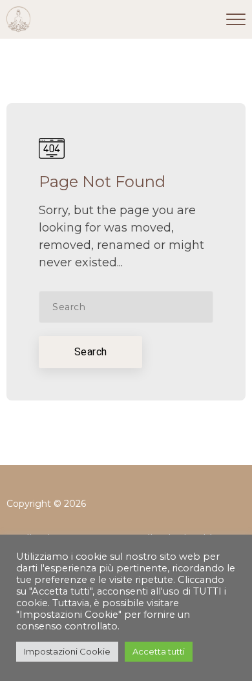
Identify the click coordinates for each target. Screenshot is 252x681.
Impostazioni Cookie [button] (67, 651)
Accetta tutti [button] (158, 651)
